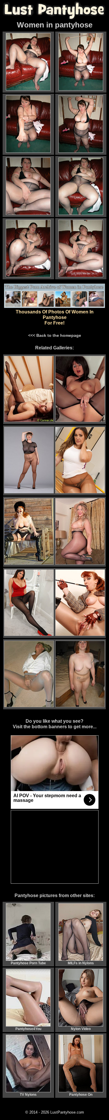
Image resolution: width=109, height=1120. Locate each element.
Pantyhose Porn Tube (28, 963)
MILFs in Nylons (81, 963)
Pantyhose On (80, 1095)
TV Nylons (28, 1095)
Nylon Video (81, 1029)
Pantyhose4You (28, 1029)
